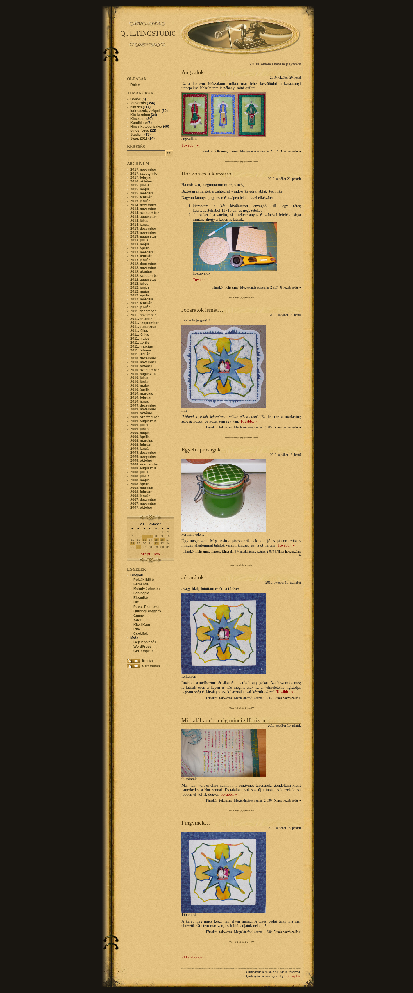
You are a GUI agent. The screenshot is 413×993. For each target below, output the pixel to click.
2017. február (141, 177)
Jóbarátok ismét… (202, 310)
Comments (151, 666)
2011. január (140, 354)
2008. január (140, 496)
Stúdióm (137, 134)
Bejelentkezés (144, 642)
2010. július (139, 378)
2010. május (140, 386)
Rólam (135, 85)
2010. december (143, 358)
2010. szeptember (144, 370)
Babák (135, 99)
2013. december (143, 228)
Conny (138, 616)
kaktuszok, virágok (145, 111)
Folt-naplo (141, 593)
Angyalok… (195, 72)
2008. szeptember (144, 464)
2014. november (143, 209)
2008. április (140, 484)
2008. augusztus (143, 468)
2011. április (139, 342)
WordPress (142, 647)
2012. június (139, 287)
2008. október (141, 460)
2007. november (143, 504)
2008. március (141, 488)
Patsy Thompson (146, 607)
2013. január (140, 260)
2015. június (139, 185)
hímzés (233, 151)
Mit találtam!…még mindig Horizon (223, 720)
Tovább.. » (190, 145)
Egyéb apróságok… (203, 449)
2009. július (139, 425)
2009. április (140, 437)
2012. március (141, 299)
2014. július (139, 221)
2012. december (143, 264)
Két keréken (140, 115)
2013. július (139, 240)
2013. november (143, 232)
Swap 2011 (139, 138)
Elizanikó (140, 598)
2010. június (139, 382)
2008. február (141, 492)
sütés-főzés (139, 131)
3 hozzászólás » (290, 151)
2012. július (139, 284)
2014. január (140, 225)
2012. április (140, 295)
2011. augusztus (143, 327)
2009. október (141, 413)
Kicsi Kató (141, 625)
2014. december (143, 205)
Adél (137, 620)
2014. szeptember (144, 213)
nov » (159, 554)
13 (144, 539)
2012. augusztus (143, 280)
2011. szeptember (144, 323)
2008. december (143, 453)
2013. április (140, 248)
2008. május (140, 480)
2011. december (143, 311)
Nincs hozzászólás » (287, 427)
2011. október (141, 319)
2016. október (141, 181)
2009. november (143, 409)
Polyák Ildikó (143, 580)
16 (162, 539)
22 (156, 543)
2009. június (139, 429)
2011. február (140, 350)
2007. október (141, 508)
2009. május (140, 433)
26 (138, 547)
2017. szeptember (144, 173)
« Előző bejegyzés (193, 957)
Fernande (141, 584)
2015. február (141, 197)
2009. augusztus (143, 421)
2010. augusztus (143, 374)
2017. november (143, 170)
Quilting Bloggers (147, 611)
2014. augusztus (143, 217)
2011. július (139, 331)
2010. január (140, 401)
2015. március (141, 193)
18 (132, 543)
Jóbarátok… (195, 577)
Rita (136, 629)
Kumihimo (138, 123)
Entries (148, 661)
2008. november (143, 456)
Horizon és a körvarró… (209, 173)
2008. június (139, 476)
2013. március (141, 252)
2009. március (141, 441)
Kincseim (228, 551)
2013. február (141, 256)
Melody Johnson (146, 589)
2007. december (143, 500)
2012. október (141, 272)
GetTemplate (143, 651)
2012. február (141, 303)
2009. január (140, 449)
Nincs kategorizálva (146, 127)
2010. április (140, 390)
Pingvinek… (195, 822)
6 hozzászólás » (290, 287)
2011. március (141, 346)
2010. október (141, 366)
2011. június (139, 335)
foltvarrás (220, 151)
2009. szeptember (144, 417)
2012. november (143, 268)
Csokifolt (140, 634)
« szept (143, 554)
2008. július (139, 472)
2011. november (143, 315)
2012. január (140, 307)
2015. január (140, 201)
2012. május (140, 291)
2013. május (140, 244)
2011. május (139, 339)
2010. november (143, 362)
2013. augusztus (143, 236)
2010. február (141, 398)
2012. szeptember (144, 276)
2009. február (141, 445)
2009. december (143, 405)
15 (156, 539)
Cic (136, 602)
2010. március (141, 394)
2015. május (140, 189)
